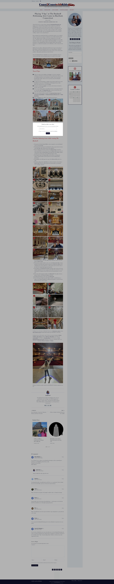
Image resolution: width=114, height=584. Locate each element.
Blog (41, 9)
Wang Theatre (39, 336)
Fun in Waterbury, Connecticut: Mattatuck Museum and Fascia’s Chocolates (38, 412)
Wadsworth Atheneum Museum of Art (52, 94)
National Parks (64, 9)
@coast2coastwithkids (75, 70)
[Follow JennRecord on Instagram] (49, 405)
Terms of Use (80, 580)
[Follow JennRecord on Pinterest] (50, 405)
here (50, 84)
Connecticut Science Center (55, 93)
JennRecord (47, 395)
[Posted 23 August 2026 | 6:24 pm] (74, 93)
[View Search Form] (40, 1)
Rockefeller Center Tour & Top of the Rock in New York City (55, 440)
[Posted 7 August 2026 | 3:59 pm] (74, 99)
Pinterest (43, 340)
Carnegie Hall (35, 337)
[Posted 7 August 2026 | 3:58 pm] (78, 99)
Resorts (72, 9)
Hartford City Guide (56, 331)
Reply (63, 456)
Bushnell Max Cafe (46, 90)
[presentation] (39, 429)
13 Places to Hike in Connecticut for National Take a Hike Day (39, 440)
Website (56, 560)
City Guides (55, 9)
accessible (44, 85)
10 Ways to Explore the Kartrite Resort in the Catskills (57, 412)
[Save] (34, 59)
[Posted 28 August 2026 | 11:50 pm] (71, 92)
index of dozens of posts (37, 332)
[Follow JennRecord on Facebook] (45, 405)
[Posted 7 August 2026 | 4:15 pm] (78, 93)
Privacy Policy (74, 580)
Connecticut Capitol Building (39, 94)
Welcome (33, 1)
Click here (79, 35)
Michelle (36, 478)
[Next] (62, 434)
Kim (35, 508)
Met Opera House (47, 337)
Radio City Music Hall (50, 336)
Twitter (52, 340)
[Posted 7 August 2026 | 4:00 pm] (71, 95)
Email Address (70, 52)
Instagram (39, 340)
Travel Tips (47, 9)
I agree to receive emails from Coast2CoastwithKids (48, 131)
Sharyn (35, 497)
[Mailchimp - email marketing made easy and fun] (73, 61)
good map (39, 97)
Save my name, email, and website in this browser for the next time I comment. (44, 562)
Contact (37, 1)
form (50, 74)
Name (33, 560)
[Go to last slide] (34, 434)
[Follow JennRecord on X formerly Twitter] (47, 405)
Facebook (47, 340)
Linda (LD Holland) (38, 528)
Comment (33, 544)
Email (44, 560)
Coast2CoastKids (75, 89)
